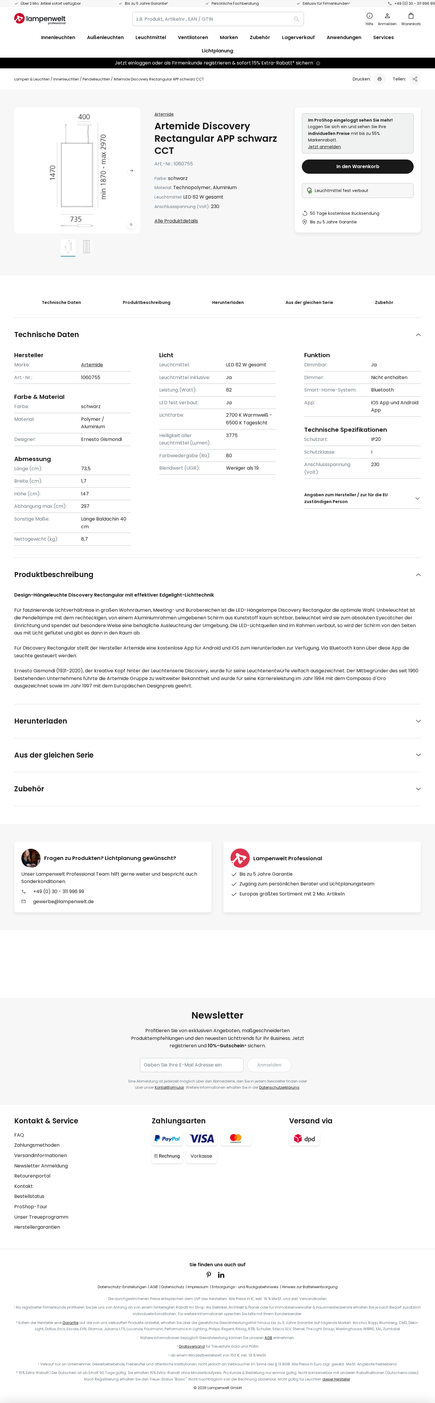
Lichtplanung (217, 50)
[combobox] (218, 19)
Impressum (198, 1286)
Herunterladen (228, 302)
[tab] (217, 335)
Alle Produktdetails (176, 221)
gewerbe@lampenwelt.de (63, 901)
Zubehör (384, 302)
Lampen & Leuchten (32, 79)
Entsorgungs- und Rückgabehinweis (245, 1286)
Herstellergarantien (37, 1227)
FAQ (19, 1135)
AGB (154, 1286)
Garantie (70, 1322)
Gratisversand (192, 1346)
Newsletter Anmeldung (41, 1165)
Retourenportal (32, 1175)
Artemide (164, 114)
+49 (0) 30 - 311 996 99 (414, 3)
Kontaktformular (169, 1087)
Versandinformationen (40, 1155)
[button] (131, 224)
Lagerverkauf (298, 37)
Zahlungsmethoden (36, 1145)
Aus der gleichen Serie (309, 302)
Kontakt (23, 1186)
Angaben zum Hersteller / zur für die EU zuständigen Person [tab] (346, 498)
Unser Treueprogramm (41, 1217)
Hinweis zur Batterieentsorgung (310, 1286)
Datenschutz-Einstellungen (122, 1286)
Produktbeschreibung (146, 302)
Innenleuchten (66, 79)
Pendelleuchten (96, 79)
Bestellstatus (29, 1196)
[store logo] (39, 19)
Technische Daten (61, 302)
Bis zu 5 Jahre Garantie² (146, 3)
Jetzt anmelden (324, 147)
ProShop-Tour (30, 1206)
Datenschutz (172, 1286)
